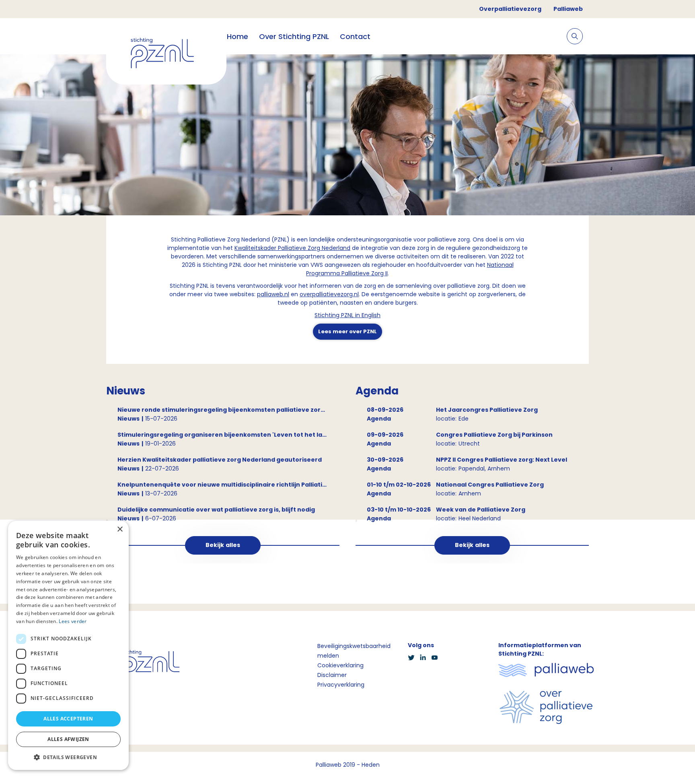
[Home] (166, 54)
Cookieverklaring (340, 665)
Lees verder (72, 621)
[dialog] (68, 645)
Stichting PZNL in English (347, 315)
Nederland (335, 248)
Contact (355, 36)
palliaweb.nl (273, 294)
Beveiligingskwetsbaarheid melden (354, 651)
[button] (68, 757)
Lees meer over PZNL (347, 331)
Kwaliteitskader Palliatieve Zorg (277, 248)
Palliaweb (568, 9)
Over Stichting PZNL (294, 36)
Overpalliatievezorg (510, 9)
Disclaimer (332, 675)
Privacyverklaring (340, 685)
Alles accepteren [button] (68, 718)
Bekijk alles (223, 545)
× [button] (120, 529)
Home (237, 36)
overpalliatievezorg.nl (329, 294)
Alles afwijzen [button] (68, 739)
